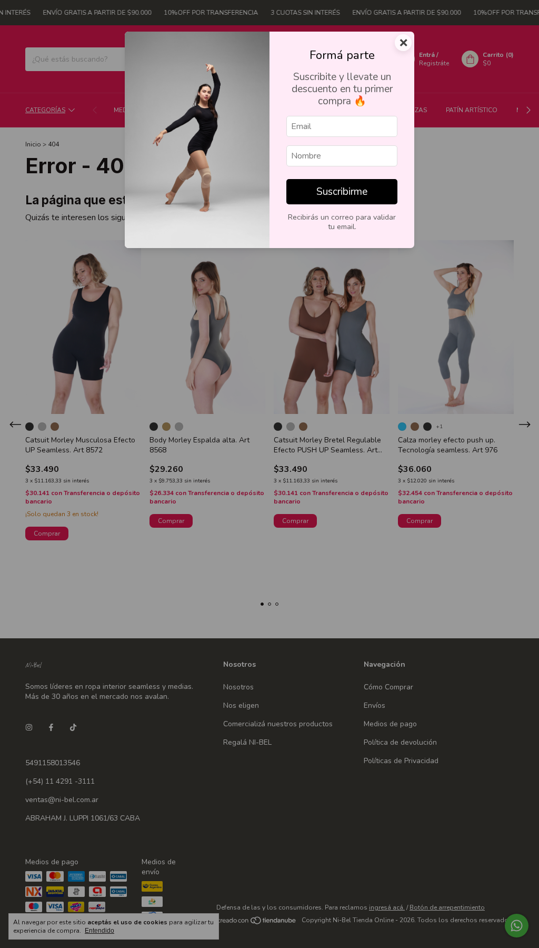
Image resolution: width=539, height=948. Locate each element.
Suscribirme (341, 192)
